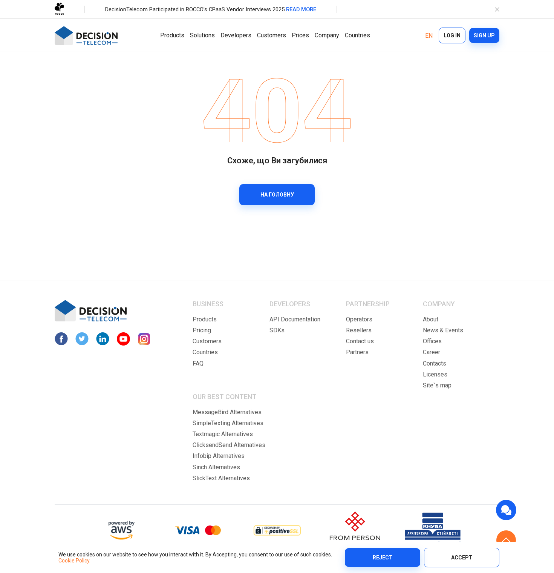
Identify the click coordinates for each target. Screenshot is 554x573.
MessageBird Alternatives (227, 412)
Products (172, 35)
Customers (271, 35)
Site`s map (437, 385)
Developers (235, 35)
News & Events (443, 330)
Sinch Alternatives (216, 467)
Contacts (434, 363)
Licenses (435, 374)
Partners (357, 352)
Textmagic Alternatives (223, 434)
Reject (383, 558)
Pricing (202, 330)
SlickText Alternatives (221, 478)
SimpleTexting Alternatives (228, 423)
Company (327, 35)
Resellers (359, 330)
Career (431, 352)
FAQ (198, 363)
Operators (359, 319)
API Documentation (294, 319)
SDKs (277, 330)
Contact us (360, 341)
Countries (357, 35)
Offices (432, 341)
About (430, 319)
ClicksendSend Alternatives (229, 445)
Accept (462, 558)
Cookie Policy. (74, 561)
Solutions (202, 35)
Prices (300, 35)
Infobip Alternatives (219, 455)
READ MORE (301, 9)
